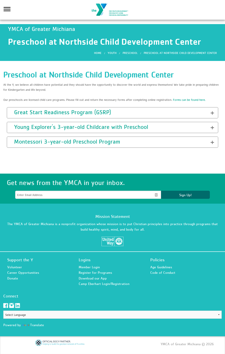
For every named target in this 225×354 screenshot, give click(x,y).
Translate (37, 325)
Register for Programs (95, 272)
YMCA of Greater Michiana (112, 9)
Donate (12, 278)
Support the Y (20, 259)
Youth (112, 53)
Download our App (93, 278)
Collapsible (20, 112)
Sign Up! (185, 195)
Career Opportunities (23, 272)
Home (98, 53)
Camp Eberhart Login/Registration (104, 284)
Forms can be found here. (189, 99)
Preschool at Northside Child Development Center (180, 53)
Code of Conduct (162, 272)
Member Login (89, 267)
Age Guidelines (161, 267)
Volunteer (14, 267)
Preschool (130, 53)
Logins (85, 259)
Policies (157, 259)
